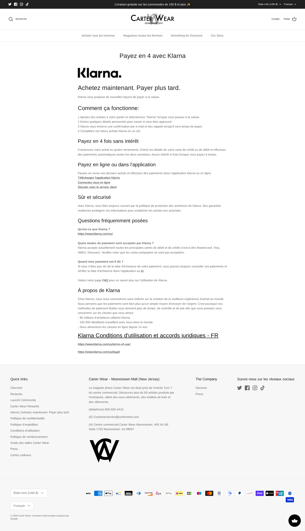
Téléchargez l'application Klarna (99, 177)
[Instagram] (21, 4)
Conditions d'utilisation (25, 430)
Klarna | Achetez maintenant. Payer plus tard (39, 412)
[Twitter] (9, 4)
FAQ (105, 280)
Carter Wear (24, 515)
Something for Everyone (187, 35)
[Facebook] (15, 4)
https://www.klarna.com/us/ (95, 233)
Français (288, 4)
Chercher (16, 387)
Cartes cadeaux (20, 455)
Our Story (217, 35)
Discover (201, 387)
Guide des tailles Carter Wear (29, 442)
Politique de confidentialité (27, 418)
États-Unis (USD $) (268, 4)
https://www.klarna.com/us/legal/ (99, 352)
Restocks (16, 394)
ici (142, 271)
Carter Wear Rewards (24, 406)
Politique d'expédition (24, 424)
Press (14, 448)
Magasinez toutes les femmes (142, 35)
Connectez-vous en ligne (94, 182)
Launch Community (23, 400)
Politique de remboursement (29, 436)
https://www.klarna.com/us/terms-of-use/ (104, 344)
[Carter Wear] (152, 19)
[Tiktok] (27, 4)
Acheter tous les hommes (98, 35)
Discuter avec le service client (97, 187)
